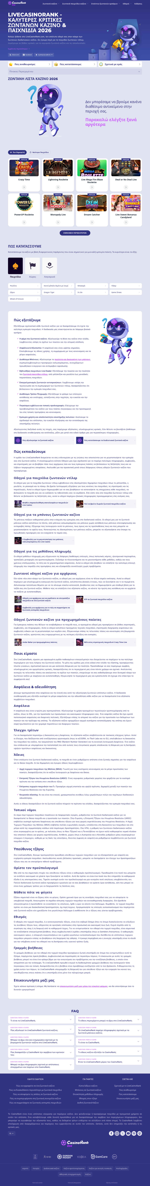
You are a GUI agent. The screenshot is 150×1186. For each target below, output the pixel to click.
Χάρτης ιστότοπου (112, 1183)
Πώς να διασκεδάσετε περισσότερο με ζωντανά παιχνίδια (35, 1090)
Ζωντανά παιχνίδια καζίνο (74, 3)
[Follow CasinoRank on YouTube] (128, 1133)
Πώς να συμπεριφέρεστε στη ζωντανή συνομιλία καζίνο (35, 1098)
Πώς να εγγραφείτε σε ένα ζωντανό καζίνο (35, 1085)
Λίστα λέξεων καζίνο (88, 1085)
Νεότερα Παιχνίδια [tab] (40, 152)
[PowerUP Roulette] (24, 210)
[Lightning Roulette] (58, 175)
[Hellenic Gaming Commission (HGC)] (35, 1156)
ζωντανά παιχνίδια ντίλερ (35, 374)
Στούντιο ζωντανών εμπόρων (104, 3)
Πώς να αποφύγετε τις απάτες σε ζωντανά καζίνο (35, 1094)
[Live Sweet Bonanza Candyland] (126, 210)
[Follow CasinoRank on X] (122, 1133)
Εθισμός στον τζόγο (88, 1098)
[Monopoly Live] (58, 210)
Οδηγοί (126, 3)
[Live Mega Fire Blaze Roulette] (92, 175)
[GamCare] (99, 1156)
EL (10, 1133)
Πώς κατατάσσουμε (128, 1094)
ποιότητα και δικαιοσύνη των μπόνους (72, 359)
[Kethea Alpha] (81, 1156)
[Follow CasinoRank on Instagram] (117, 1133)
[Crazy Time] (24, 175)
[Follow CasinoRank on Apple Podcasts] (139, 1133)
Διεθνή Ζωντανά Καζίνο (88, 1102)
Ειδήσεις (138, 3)
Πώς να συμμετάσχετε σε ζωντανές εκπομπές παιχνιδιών (35, 1102)
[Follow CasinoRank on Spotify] (134, 1133)
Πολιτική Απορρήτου (74, 1183)
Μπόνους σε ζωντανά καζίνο (88, 1090)
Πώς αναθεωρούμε (127, 1090)
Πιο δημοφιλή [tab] (19, 152)
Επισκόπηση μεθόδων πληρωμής (88, 1094)
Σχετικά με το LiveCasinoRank (127, 1085)
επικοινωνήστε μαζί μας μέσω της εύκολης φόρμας (84, 986)
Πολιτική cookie (37, 1183)
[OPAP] (47, 1156)
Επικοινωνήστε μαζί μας (128, 1098)
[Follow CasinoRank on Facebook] (111, 1133)
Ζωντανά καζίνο (50, 3)
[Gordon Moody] (65, 1156)
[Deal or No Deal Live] (126, 175)
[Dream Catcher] (92, 210)
